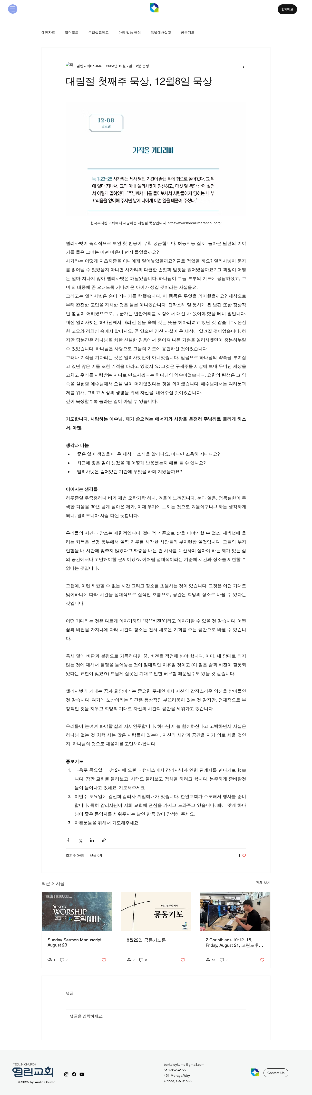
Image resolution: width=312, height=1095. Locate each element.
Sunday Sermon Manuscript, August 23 (75, 942)
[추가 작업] (243, 66)
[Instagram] (66, 1074)
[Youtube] (82, 1074)
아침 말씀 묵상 (129, 32)
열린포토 (71, 32)
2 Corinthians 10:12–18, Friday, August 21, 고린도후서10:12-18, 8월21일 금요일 (234, 942)
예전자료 (48, 32)
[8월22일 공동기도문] (156, 911)
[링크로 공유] (104, 840)
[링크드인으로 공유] (92, 840)
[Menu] (13, 9)
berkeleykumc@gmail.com (184, 1064)
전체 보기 (263, 883)
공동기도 (188, 32)
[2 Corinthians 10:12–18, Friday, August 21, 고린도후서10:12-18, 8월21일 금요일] (235, 911)
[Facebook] (74, 1074)
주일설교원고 (98, 32)
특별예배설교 (161, 32)
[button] (275, 1072)
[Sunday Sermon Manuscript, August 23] (77, 911)
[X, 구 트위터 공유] (80, 840)
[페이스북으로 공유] (68, 840)
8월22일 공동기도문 (146, 940)
